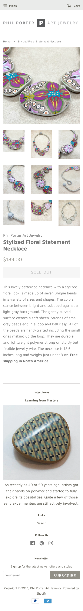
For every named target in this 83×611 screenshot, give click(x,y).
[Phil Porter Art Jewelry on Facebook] (32, 544)
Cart (76, 5)
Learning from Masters (41, 400)
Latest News (41, 392)
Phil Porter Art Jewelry (45, 588)
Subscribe (65, 575)
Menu (12, 5)
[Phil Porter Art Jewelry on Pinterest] (41, 544)
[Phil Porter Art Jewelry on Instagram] (50, 544)
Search (41, 523)
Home (6, 41)
